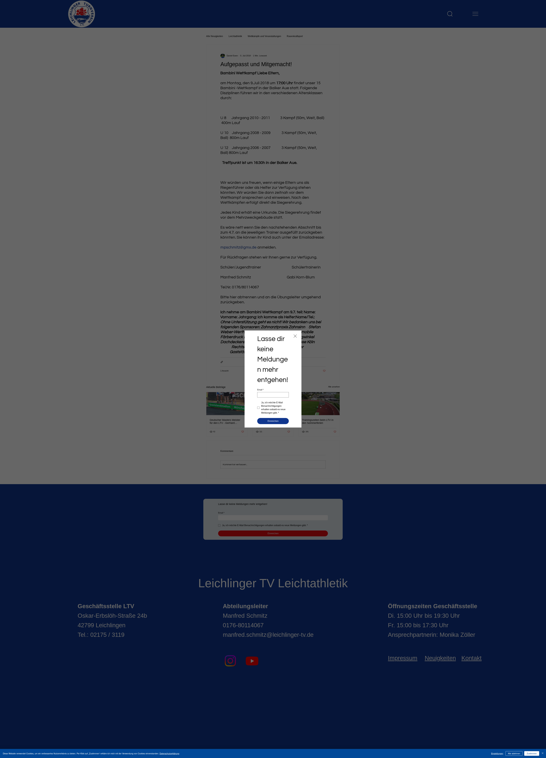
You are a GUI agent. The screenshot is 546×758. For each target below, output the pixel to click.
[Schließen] (542, 753)
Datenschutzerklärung (169, 753)
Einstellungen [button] (497, 753)
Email (260, 390)
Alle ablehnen (514, 753)
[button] (295, 336)
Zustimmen (532, 753)
